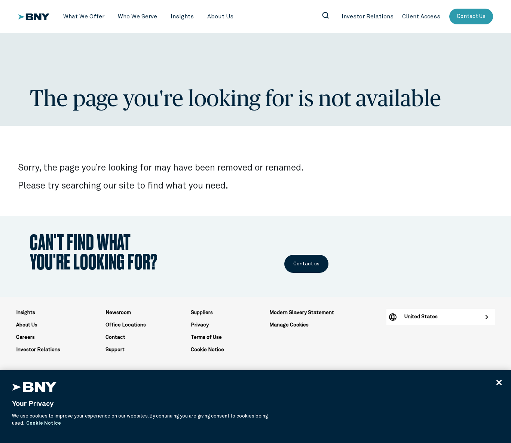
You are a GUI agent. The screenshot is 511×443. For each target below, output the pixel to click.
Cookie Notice (207, 349)
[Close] (499, 382)
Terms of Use (206, 337)
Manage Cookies (289, 325)
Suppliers (202, 312)
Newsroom (118, 312)
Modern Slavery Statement (301, 312)
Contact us (306, 263)
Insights (25, 312)
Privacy (200, 325)
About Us (26, 325)
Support (115, 349)
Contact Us (471, 16)
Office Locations (125, 325)
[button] (83, 16)
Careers (25, 337)
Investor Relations (38, 349)
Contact (115, 337)
